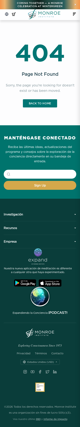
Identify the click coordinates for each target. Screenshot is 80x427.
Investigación (13, 214)
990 (38, 419)
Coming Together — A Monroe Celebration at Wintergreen (40, 4)
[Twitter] (47, 372)
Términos (41, 353)
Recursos (10, 228)
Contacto (57, 353)
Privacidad (23, 353)
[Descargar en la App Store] (50, 283)
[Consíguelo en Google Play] (25, 283)
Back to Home (40, 103)
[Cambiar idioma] (7, 14)
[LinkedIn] (55, 372)
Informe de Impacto (55, 419)
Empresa (10, 241)
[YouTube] (32, 372)
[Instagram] (25, 372)
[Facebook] (40, 372)
